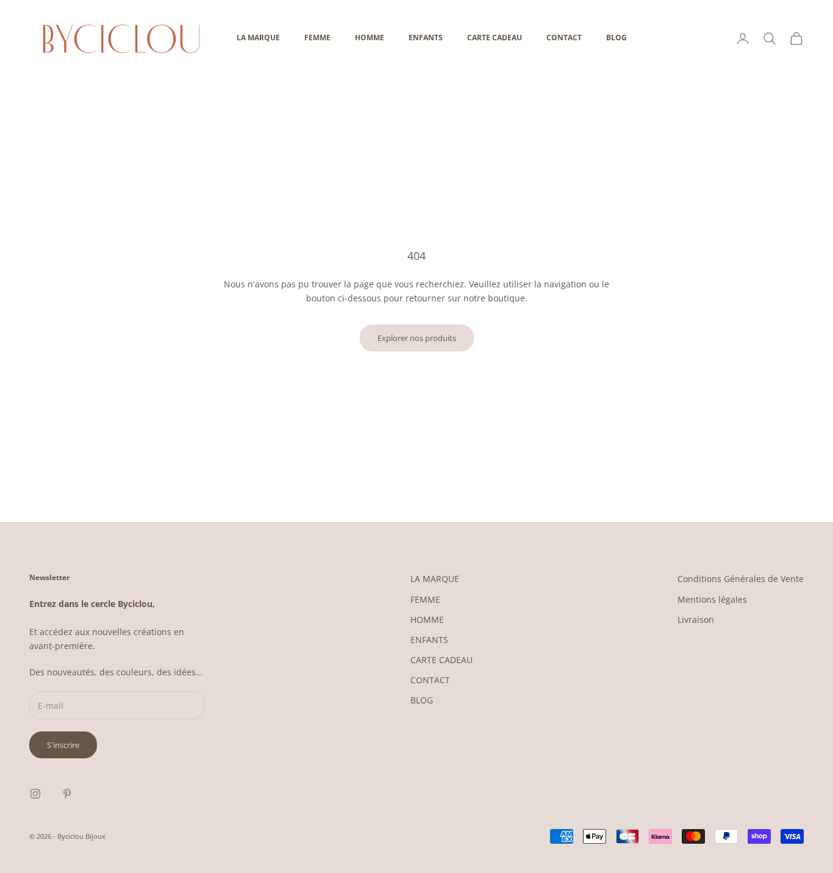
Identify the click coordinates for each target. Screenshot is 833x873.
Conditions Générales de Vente (740, 578)
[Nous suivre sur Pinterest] (67, 794)
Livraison (695, 619)
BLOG (616, 37)
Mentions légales (712, 599)
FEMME (317, 37)
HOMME (369, 37)
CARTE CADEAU (494, 37)
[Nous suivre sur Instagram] (35, 794)
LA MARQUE (258, 37)
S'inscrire (63, 744)
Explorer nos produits (416, 337)
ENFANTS (426, 37)
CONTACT (564, 37)
